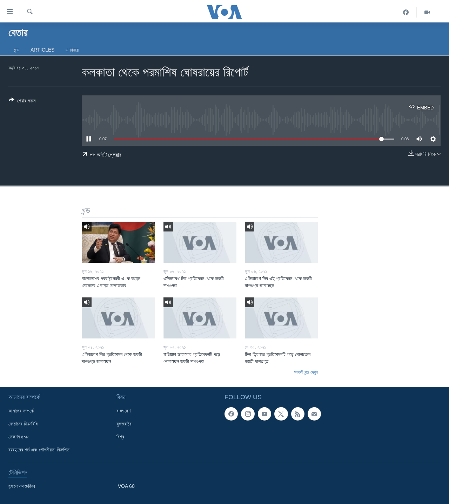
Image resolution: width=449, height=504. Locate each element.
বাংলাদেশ (123, 411)
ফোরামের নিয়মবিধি (23, 423)
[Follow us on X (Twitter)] (281, 414)
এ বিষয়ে (72, 50)
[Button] (22, 101)
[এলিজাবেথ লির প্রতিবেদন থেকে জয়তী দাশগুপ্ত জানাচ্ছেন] (118, 317)
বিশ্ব (120, 436)
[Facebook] (406, 12)
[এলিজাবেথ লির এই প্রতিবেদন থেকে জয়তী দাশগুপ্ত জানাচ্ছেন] (281, 242)
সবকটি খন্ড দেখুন (306, 372)
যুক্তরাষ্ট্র (124, 423)
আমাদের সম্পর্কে (21, 411)
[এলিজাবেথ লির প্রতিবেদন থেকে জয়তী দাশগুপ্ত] (199, 242)
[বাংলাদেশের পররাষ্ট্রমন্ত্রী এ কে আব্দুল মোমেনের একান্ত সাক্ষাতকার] (118, 242)
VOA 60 (126, 486)
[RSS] (297, 414)
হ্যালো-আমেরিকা (21, 486)
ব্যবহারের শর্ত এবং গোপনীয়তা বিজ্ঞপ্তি (38, 449)
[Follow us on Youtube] (264, 414)
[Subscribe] (314, 414)
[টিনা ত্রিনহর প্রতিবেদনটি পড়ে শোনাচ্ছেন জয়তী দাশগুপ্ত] (281, 317)
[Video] (427, 12)
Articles (42, 50)
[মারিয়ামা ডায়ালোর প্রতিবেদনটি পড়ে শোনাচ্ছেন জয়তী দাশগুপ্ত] (199, 317)
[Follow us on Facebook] (231, 414)
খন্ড (16, 50)
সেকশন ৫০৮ (18, 436)
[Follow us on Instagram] (247, 414)
